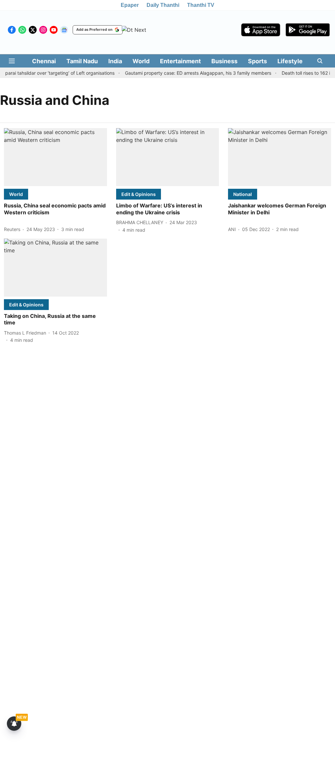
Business (224, 61)
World (141, 61)
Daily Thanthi (163, 5)
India (115, 61)
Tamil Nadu (82, 61)
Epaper (130, 5)
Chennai (44, 61)
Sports (257, 61)
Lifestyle (290, 61)
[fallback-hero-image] (55, 157)
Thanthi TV (200, 5)
